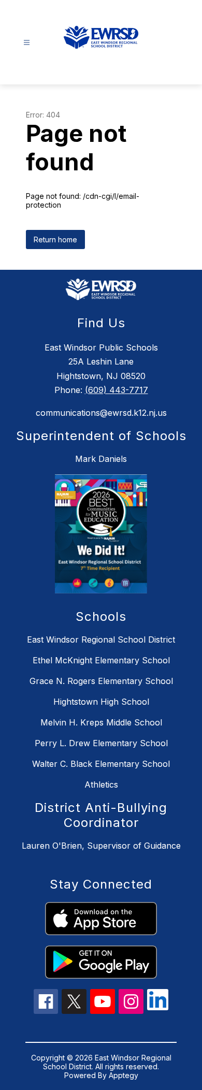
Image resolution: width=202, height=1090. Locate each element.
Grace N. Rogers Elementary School (101, 681)
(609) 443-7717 (116, 390)
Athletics (101, 784)
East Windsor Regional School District (101, 639)
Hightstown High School (101, 701)
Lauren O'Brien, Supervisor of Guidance (101, 845)
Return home (55, 239)
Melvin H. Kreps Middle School (101, 722)
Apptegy (123, 1075)
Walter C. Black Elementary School (101, 764)
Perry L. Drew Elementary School (101, 743)
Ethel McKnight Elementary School (101, 660)
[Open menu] (27, 43)
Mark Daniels (101, 459)
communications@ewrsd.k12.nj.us (101, 413)
